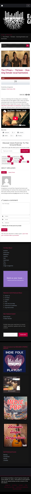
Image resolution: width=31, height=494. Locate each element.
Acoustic (5, 250)
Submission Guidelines (11, 305)
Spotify (5, 458)
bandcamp (4, 156)
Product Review (7, 318)
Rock (4, 264)
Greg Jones (4, 186)
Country (5, 256)
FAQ (6, 301)
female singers (17, 158)
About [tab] (4, 172)
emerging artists (5, 158)
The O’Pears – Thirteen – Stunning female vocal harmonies (15, 71)
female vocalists (5, 160)
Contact (7, 299)
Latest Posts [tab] (11, 172)
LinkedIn (5, 460)
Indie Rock (6, 260)
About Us (7, 295)
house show (16, 160)
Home (2, 35)
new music (4, 161)
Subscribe (25, 151)
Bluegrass (6, 254)
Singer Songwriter (8, 265)
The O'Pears (15, 161)
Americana (9, 35)
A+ (26, 94)
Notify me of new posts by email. (11, 225)
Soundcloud (6, 456)
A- (28, 94)
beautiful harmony (16, 156)
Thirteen (24, 161)
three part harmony (6, 163)
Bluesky (5, 454)
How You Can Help (10, 303)
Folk (14, 89)
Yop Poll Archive (9, 307)
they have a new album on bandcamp (11, 105)
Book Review (6, 316)
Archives (7, 297)
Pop (4, 262)
